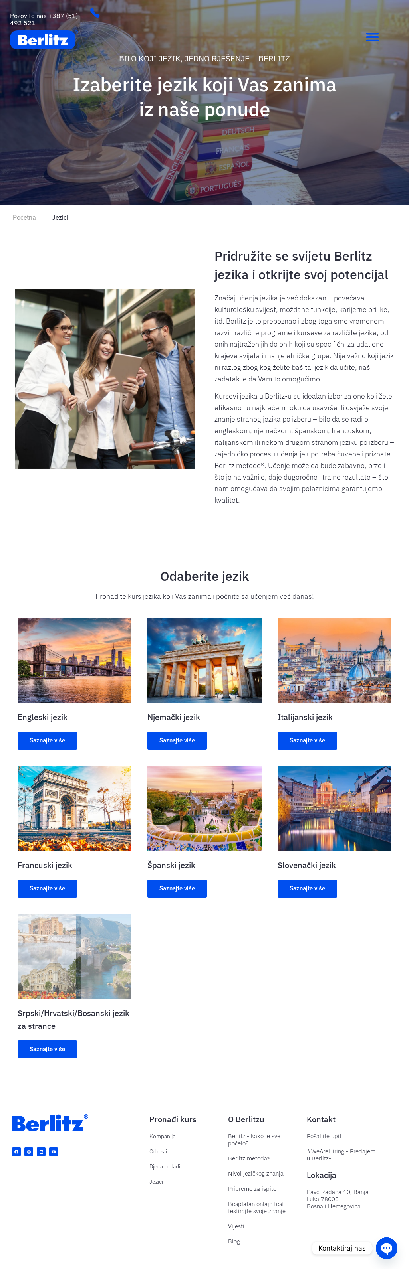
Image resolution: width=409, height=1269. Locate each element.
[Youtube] (53, 1151)
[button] (372, 36)
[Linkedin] (41, 1151)
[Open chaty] (386, 1248)
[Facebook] (16, 1151)
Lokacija (321, 1175)
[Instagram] (28, 1151)
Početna (24, 217)
